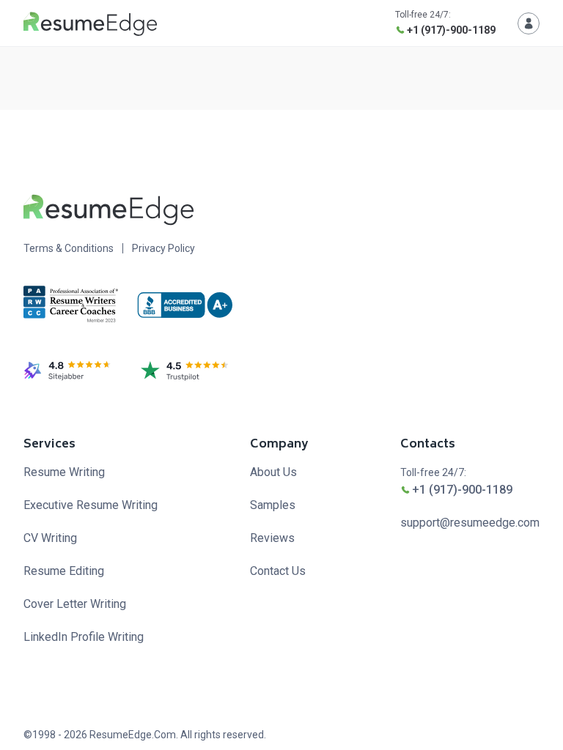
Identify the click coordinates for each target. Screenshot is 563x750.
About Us (273, 472)
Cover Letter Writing (74, 604)
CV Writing (50, 538)
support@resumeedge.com (470, 523)
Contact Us (278, 571)
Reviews (272, 538)
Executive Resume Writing (90, 505)
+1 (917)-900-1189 (451, 30)
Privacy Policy (163, 248)
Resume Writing (64, 472)
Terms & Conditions (68, 248)
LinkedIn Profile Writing (83, 637)
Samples (272, 505)
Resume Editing (63, 571)
